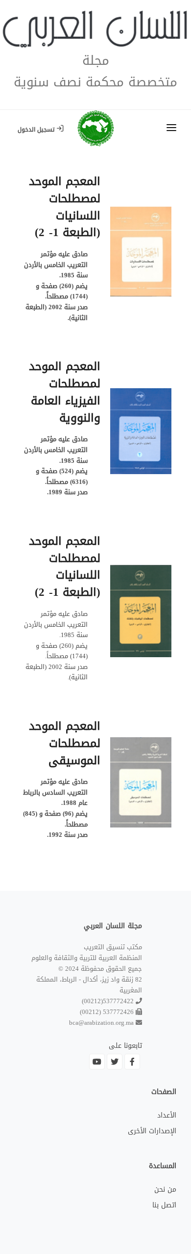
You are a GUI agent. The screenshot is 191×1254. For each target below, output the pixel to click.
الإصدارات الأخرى (152, 1131)
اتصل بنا (164, 1205)
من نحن (165, 1189)
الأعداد (166, 1115)
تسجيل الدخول (37, 129)
